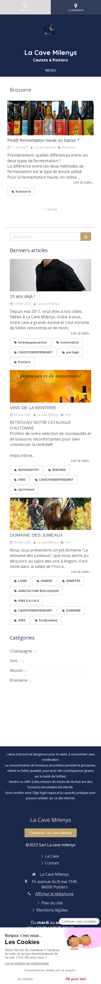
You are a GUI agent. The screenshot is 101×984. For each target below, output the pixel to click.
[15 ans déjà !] (50, 275)
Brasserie (18, 680)
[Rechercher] (85, 236)
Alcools (16, 670)
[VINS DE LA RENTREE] (50, 386)
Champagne (21, 651)
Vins (14, 661)
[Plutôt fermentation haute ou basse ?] (50, 118)
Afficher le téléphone (54, 894)
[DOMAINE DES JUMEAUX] (50, 514)
